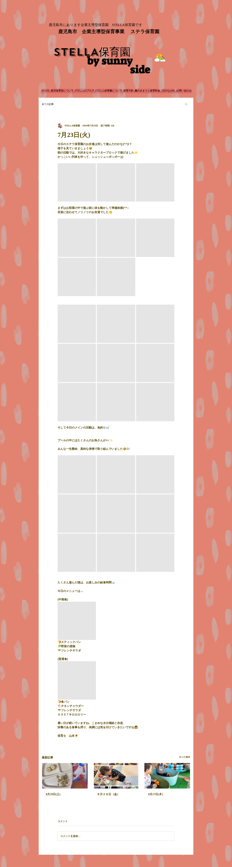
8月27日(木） (156, 794)
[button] (186, 104)
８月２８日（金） (108, 794)
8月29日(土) (53, 794)
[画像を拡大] (77, 182)
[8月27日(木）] (167, 776)
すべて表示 (184, 757)
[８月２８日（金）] (116, 776)
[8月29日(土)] (65, 776)
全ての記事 (48, 104)
